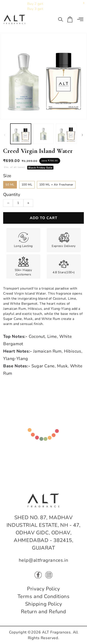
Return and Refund (43, 611)
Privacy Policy (43, 588)
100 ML (27, 185)
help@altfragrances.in (43, 560)
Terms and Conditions (44, 596)
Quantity (11, 194)
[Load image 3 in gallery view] (66, 134)
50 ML (10, 185)
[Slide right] (82, 135)
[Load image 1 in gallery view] (20, 134)
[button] (60, 19)
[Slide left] (4, 135)
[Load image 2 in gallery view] (43, 134)
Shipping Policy (43, 604)
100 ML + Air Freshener (56, 185)
